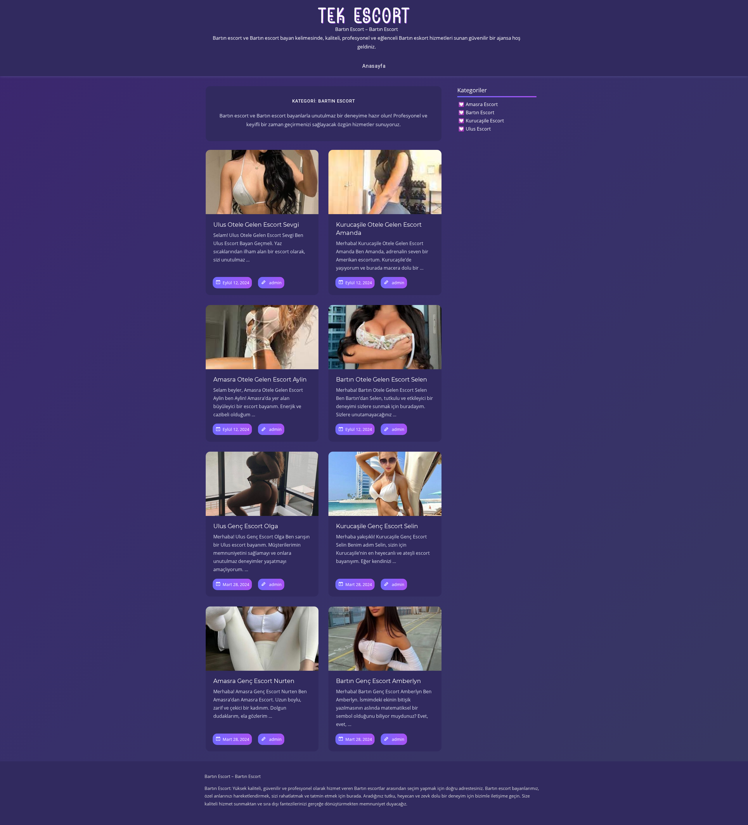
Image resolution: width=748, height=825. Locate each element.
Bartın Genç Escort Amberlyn (378, 680)
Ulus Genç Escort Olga (245, 526)
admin (275, 282)
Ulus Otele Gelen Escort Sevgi (256, 224)
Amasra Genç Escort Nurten (254, 680)
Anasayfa (374, 66)
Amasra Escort (482, 104)
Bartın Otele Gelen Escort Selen (381, 379)
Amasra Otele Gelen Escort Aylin (260, 379)
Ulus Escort (478, 129)
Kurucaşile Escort (485, 120)
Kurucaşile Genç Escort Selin (377, 526)
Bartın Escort (480, 112)
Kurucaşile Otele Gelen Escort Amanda (379, 228)
